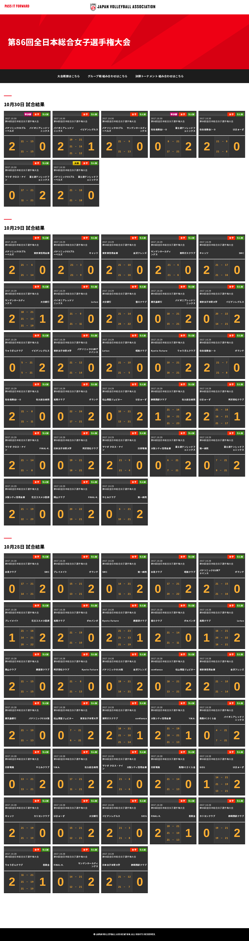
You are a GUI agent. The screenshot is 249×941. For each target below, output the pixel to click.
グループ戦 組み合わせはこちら (108, 76)
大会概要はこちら (68, 76)
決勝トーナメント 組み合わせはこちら (159, 76)
